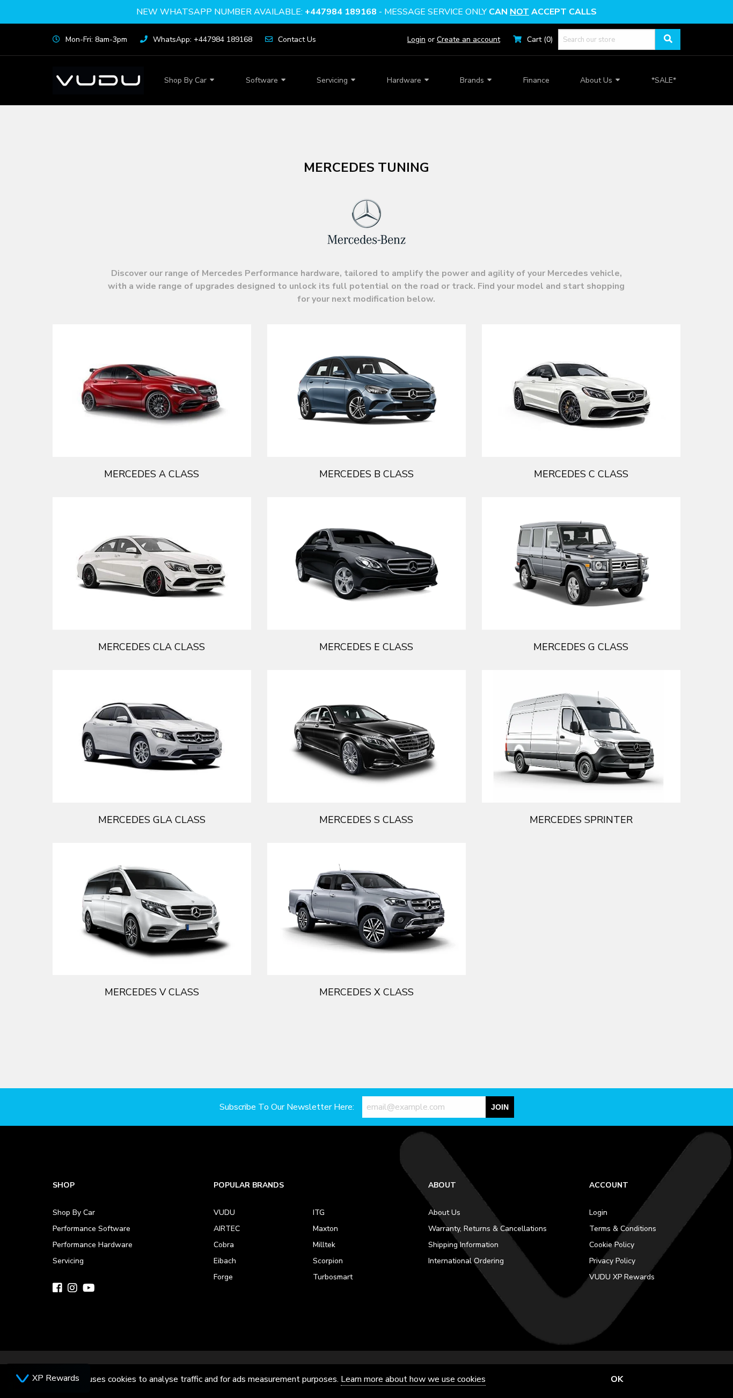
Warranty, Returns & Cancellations (487, 1229)
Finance (536, 80)
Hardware (404, 80)
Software (262, 80)
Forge (223, 1277)
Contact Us (297, 39)
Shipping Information (463, 1245)
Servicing (332, 80)
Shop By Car (185, 80)
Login (416, 39)
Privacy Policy (612, 1261)
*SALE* (663, 80)
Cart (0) (540, 39)
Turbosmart (333, 1277)
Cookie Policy (611, 1245)
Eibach (225, 1261)
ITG (319, 1212)
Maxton (325, 1229)
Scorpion (328, 1261)
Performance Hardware (93, 1245)
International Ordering (466, 1261)
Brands (472, 80)
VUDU (224, 1212)
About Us (596, 80)
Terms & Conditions (622, 1229)
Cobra (224, 1245)
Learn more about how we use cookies (413, 1379)
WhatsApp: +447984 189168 (202, 39)
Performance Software (91, 1229)
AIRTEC (227, 1229)
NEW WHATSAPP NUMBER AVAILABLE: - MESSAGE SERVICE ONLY (366, 12)
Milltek (324, 1245)
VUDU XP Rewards (622, 1277)
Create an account (468, 39)
